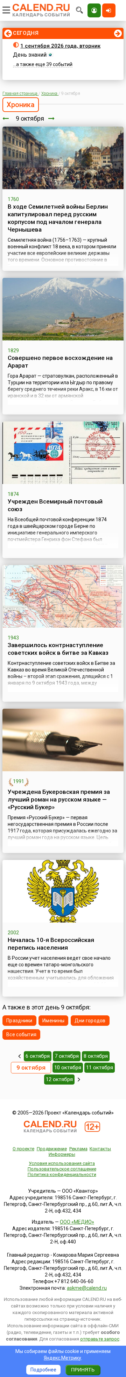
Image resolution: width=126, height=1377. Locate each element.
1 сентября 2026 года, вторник (60, 46)
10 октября (67, 1067)
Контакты (100, 1148)
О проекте (23, 1148)
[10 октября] (51, 118)
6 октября (38, 1056)
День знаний (30, 54)
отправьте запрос (99, 1339)
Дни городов (90, 1020)
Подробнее (43, 1369)
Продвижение (52, 1148)
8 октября (96, 1056)
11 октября (99, 1067)
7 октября (67, 1056)
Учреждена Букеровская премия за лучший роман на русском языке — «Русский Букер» (59, 799)
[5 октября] (19, 1056)
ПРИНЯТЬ (82, 1369)
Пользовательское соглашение (62, 1168)
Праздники (19, 1020)
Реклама (78, 1148)
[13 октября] (79, 1079)
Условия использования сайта (62, 1163)
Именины (53, 1020)
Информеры (62, 1154)
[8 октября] (5, 118)
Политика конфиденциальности (62, 1174)
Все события (21, 1034)
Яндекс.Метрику (62, 1358)
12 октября (59, 1079)
